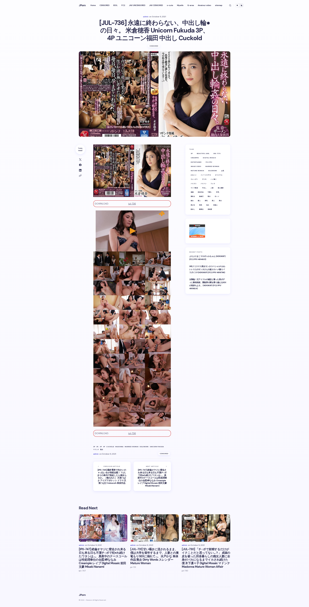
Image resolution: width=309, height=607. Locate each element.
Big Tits (217, 153)
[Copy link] (80, 175)
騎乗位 (201, 209)
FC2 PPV (209, 162)
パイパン (204, 183)
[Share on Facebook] (80, 165)
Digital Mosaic (209, 158)
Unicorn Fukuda (157, 447)
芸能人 (215, 205)
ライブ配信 (194, 188)
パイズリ (194, 183)
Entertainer (196, 162)
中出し (204, 188)
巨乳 (217, 192)
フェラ (213, 183)
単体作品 (201, 192)
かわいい (194, 175)
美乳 (206, 201)
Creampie (195, 158)
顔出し (193, 209)
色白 (207, 205)
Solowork (144, 447)
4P (104, 447)
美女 (220, 201)
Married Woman (131, 447)
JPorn (82, 5)
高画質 (210, 209)
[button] (230, 5)
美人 (213, 201)
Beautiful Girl (203, 153)
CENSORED (154, 46)
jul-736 (132, 203)
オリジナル (219, 175)
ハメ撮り (213, 179)
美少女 (193, 205)
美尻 (200, 205)
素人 (199, 201)
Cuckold (110, 447)
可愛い (210, 192)
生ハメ (217, 196)
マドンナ (96, 449)
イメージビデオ (206, 175)
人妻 (212, 188)
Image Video (196, 166)
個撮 (192, 192)
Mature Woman (197, 171)
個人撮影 (221, 188)
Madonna (119, 447)
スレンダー (194, 179)
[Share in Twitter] (80, 159)
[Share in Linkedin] (80, 170)
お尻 (222, 171)
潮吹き (193, 196)
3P (94, 447)
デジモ (204, 179)
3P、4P (99, 447)
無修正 (201, 196)
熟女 (101, 449)
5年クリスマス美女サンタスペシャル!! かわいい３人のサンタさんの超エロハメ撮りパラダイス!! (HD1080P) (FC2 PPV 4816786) (207, 269)
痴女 (192, 201)
